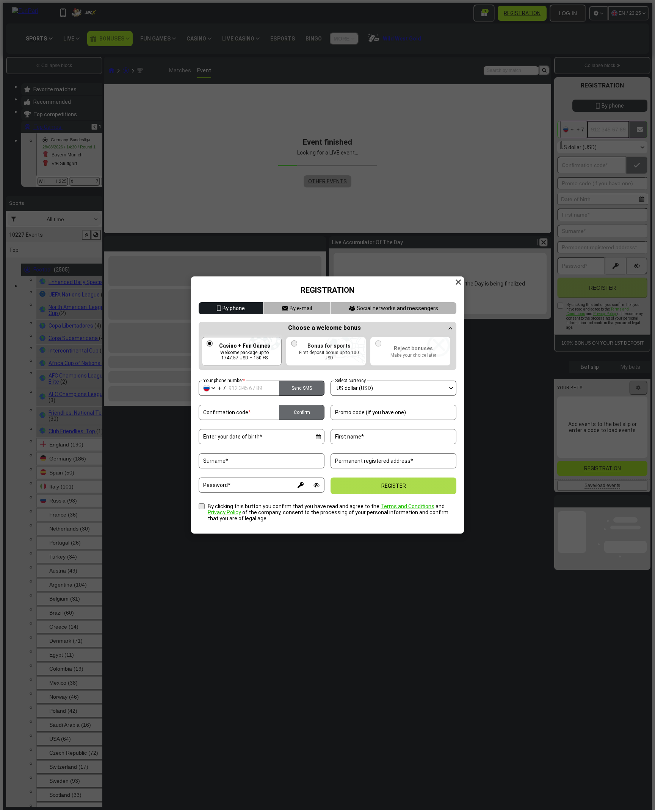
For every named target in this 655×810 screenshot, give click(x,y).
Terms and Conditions (407, 506)
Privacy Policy (224, 512)
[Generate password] (301, 485)
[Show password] (316, 485)
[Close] (458, 282)
